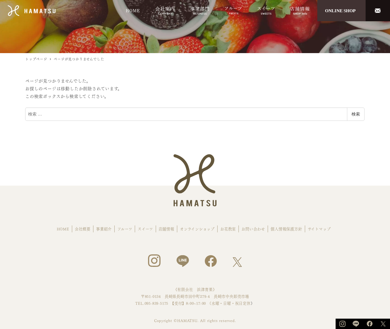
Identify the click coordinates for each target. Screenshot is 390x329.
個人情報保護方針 (286, 229)
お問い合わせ (253, 229)
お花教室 (228, 229)
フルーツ (124, 229)
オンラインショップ (197, 229)
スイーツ (145, 229)
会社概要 (82, 229)
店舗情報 (166, 229)
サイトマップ (319, 229)
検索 (356, 114)
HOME (63, 229)
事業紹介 (104, 229)
